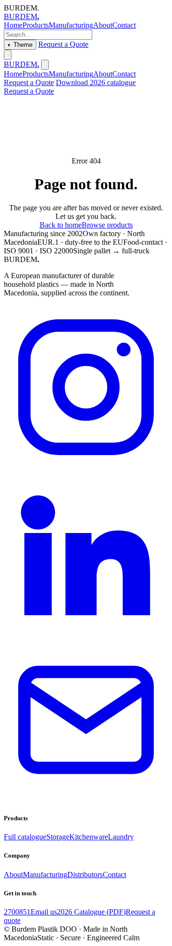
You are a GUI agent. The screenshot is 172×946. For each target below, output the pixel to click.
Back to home (61, 225)
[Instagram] (86, 467)
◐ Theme (20, 44)
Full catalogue (25, 837)
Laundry (121, 837)
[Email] (86, 799)
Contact (124, 25)
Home (13, 25)
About (102, 25)
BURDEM (21, 16)
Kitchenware (88, 837)
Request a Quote (63, 44)
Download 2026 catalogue (96, 82)
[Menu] (7, 55)
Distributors (85, 874)
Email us (44, 912)
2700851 (17, 912)
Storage (57, 837)
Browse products (107, 225)
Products (35, 25)
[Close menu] (45, 65)
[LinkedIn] (86, 633)
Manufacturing (71, 25)
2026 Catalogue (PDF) (91, 912)
